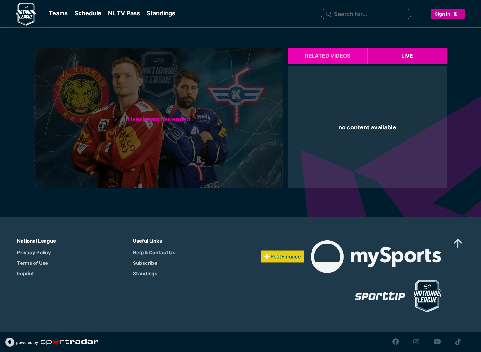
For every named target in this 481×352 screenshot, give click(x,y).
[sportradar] (57, 342)
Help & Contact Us (154, 252)
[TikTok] (457, 342)
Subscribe (145, 263)
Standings (145, 273)
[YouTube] (437, 342)
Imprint (25, 273)
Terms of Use (32, 263)
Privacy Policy (34, 252)
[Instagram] (416, 342)
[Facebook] (395, 342)
